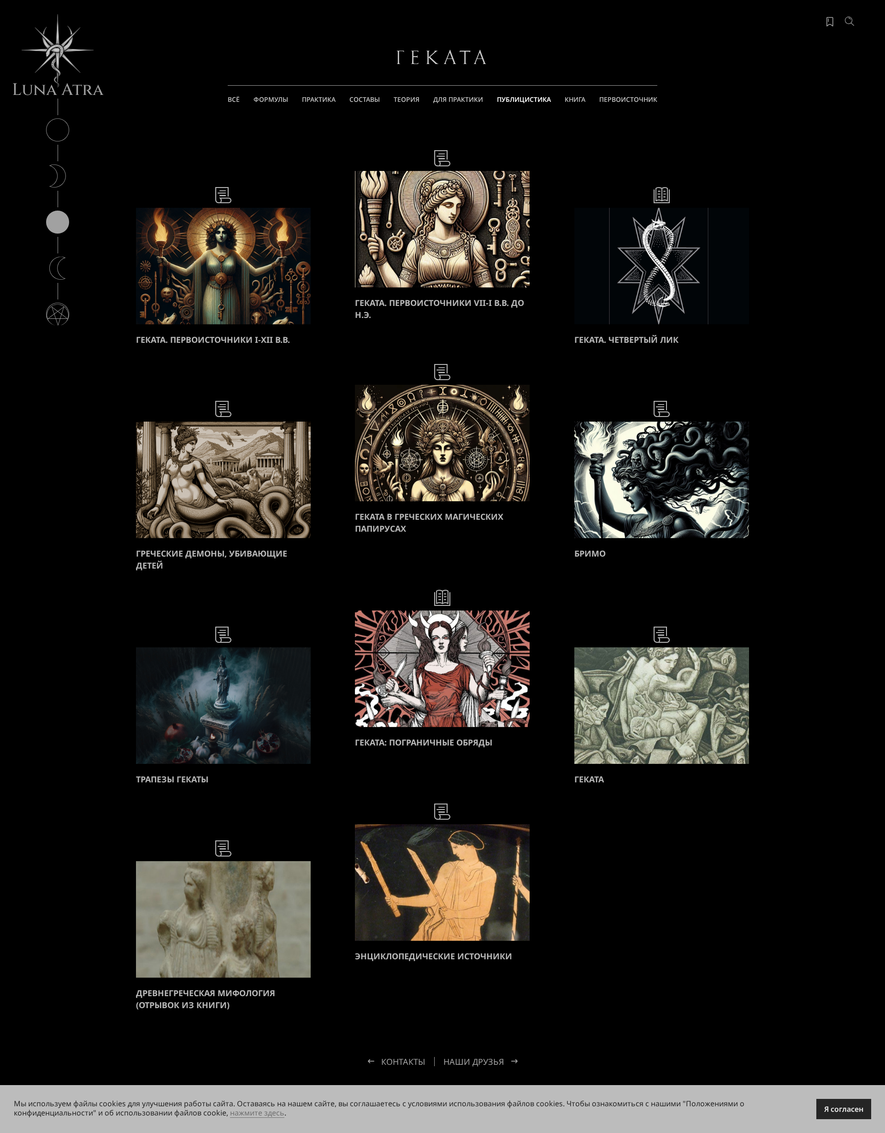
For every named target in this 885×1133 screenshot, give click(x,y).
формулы (271, 99)
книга (575, 99)
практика (319, 99)
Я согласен (843, 1109)
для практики (458, 99)
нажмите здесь (257, 1113)
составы (364, 99)
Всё (234, 99)
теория (406, 99)
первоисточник (628, 99)
